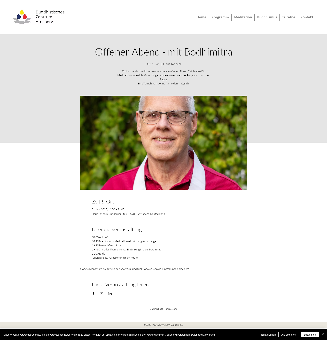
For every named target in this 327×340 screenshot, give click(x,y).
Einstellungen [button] (268, 334)
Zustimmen (310, 334)
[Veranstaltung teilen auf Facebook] (93, 293)
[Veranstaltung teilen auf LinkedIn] (110, 293)
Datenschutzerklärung (203, 334)
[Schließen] (323, 334)
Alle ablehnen (288, 334)
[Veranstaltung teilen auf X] (101, 293)
